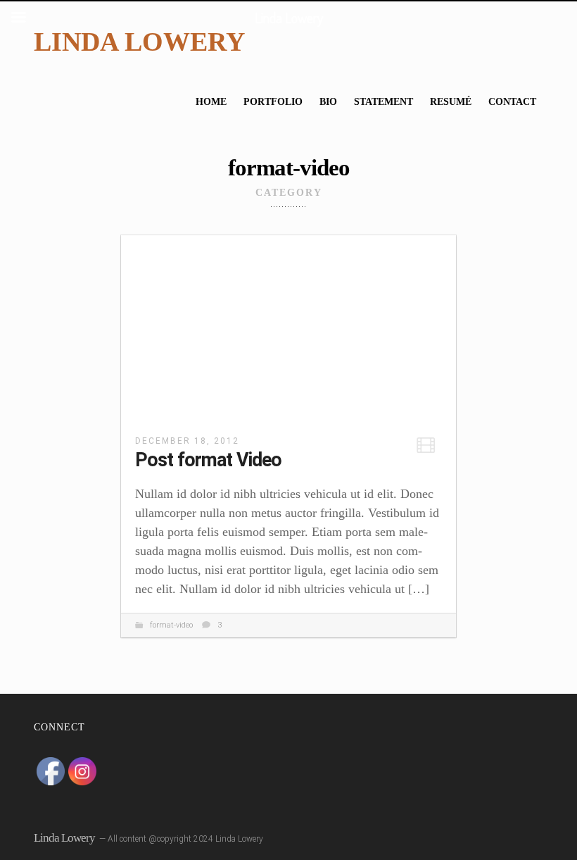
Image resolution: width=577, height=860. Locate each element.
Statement (383, 101)
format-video (171, 625)
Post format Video (208, 460)
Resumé (450, 101)
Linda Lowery (139, 41)
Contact (512, 101)
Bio (328, 101)
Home (211, 101)
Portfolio (273, 101)
